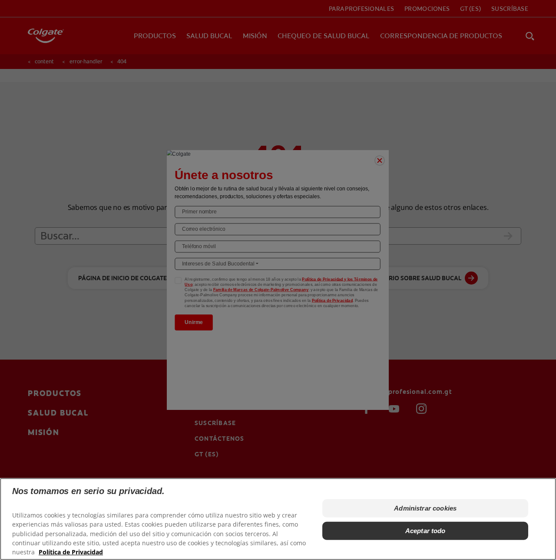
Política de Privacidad (71, 551)
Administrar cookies (425, 508)
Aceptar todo (425, 530)
